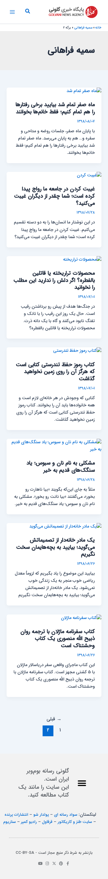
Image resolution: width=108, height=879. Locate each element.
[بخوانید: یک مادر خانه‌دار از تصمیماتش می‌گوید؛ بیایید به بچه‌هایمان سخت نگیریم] (65, 526)
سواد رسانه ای (65, 815)
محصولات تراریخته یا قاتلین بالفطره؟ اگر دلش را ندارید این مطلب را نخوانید (54, 280)
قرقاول (47, 822)
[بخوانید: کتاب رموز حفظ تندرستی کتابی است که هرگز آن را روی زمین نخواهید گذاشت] (77, 351)
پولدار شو (41, 815)
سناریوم (9, 822)
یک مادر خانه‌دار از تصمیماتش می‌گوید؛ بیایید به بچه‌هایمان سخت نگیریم (55, 547)
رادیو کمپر (29, 822)
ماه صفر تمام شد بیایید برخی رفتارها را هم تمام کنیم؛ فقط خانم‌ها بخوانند (55, 108)
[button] (27, 11)
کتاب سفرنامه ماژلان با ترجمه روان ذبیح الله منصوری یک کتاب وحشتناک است (57, 638)
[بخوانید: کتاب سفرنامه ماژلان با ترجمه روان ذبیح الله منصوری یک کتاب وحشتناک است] (81, 617)
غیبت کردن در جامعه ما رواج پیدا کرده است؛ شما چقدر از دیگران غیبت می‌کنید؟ (54, 196)
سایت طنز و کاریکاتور (75, 822)
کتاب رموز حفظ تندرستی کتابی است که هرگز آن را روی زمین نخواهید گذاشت (55, 371)
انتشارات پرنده (16, 815)
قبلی (54, 719)
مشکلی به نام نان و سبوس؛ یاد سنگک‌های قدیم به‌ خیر (60, 467)
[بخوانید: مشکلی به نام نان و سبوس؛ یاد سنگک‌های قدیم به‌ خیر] (54, 445)
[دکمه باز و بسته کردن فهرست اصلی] (12, 12)
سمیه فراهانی (83, 27)
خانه (98, 27)
